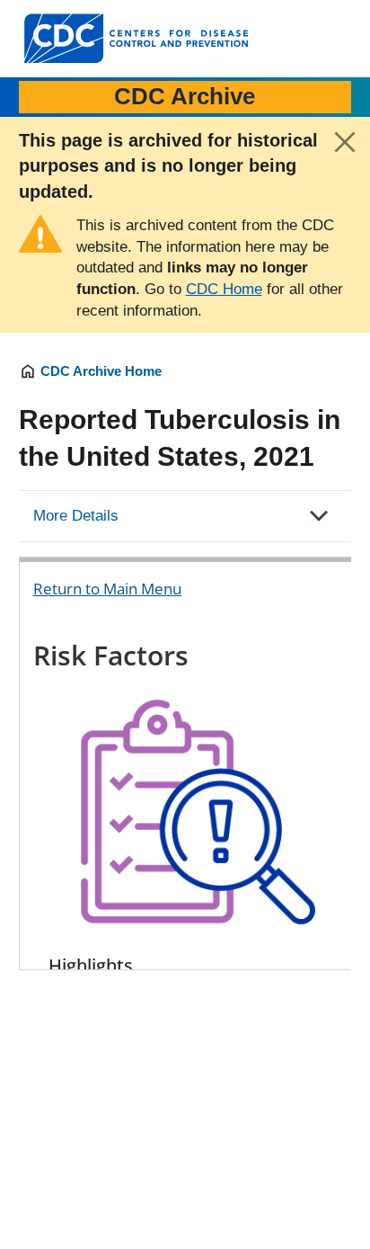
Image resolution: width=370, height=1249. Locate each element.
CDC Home (224, 289)
